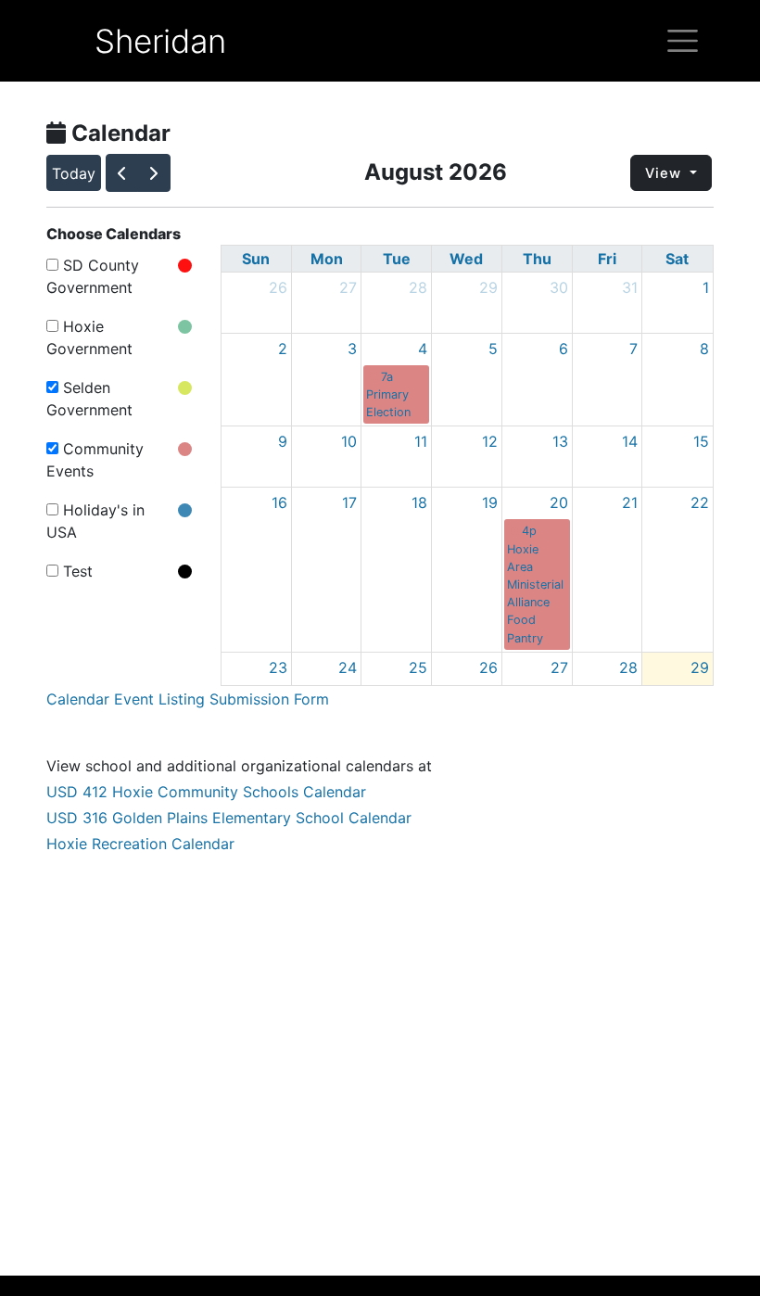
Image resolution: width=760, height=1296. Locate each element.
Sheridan (160, 40)
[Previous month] (122, 172)
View (665, 173)
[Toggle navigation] (683, 41)
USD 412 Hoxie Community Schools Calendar (206, 791)
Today (73, 173)
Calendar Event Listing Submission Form (187, 699)
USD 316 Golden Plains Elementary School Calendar (229, 817)
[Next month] (154, 172)
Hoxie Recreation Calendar (140, 843)
